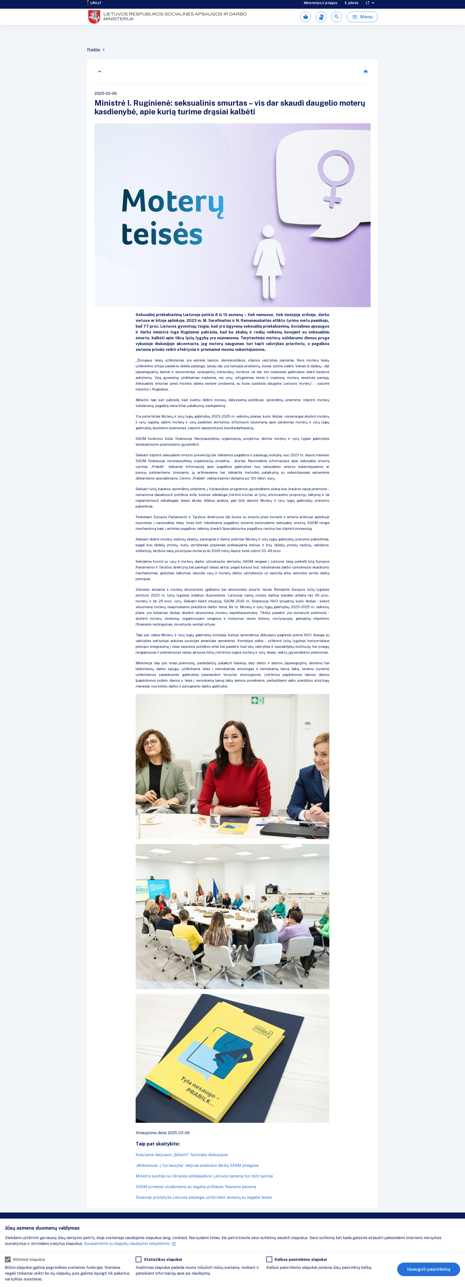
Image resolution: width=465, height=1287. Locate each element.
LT (368, 6)
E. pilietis (351, 6)
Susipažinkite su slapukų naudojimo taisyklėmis (127, 1243)
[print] (366, 71)
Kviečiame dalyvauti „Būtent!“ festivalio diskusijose (182, 1155)
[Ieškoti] (336, 24)
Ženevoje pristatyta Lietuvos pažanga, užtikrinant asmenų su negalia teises (204, 1197)
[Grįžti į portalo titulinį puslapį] (94, 6)
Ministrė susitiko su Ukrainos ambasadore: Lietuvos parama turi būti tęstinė (204, 1176)
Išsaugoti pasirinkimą (428, 1269)
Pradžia (93, 50)
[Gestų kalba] (321, 24)
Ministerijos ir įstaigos (320, 6)
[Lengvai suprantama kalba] (305, 24)
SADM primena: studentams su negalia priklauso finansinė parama (196, 1186)
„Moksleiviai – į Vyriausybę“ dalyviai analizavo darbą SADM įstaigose (197, 1165)
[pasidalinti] (99, 71)
